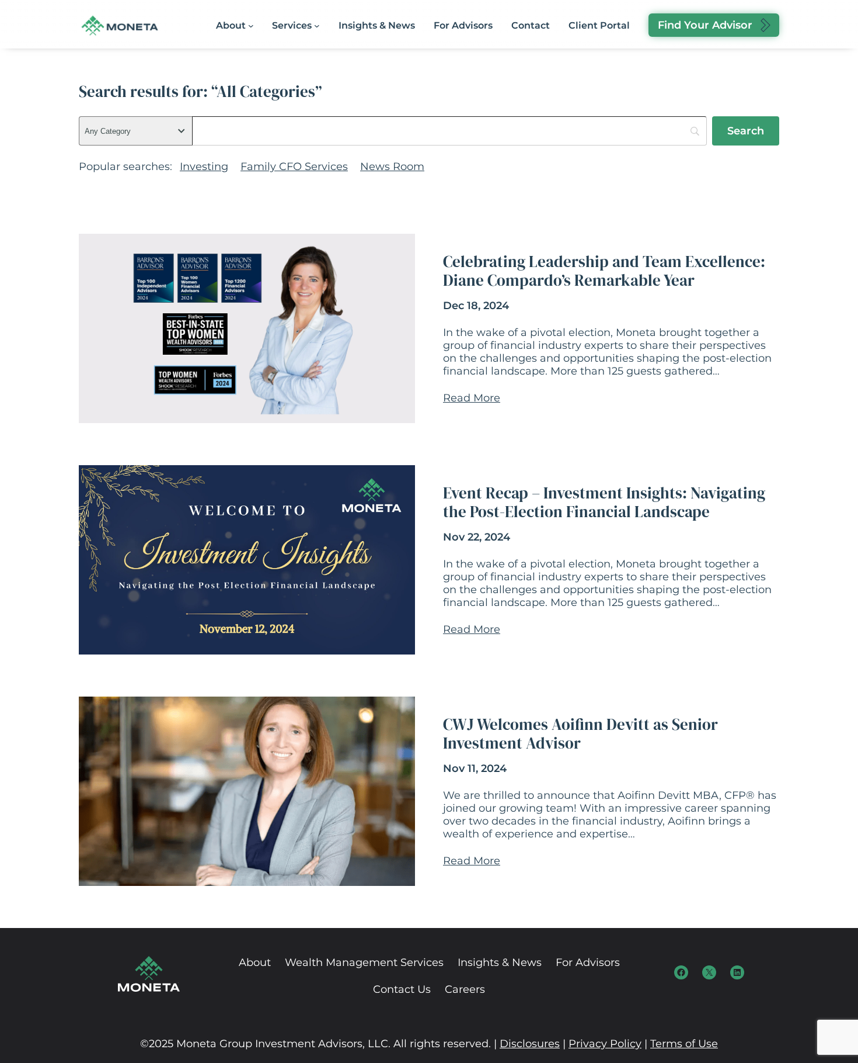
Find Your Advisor (705, 25)
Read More (471, 398)
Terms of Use (684, 1043)
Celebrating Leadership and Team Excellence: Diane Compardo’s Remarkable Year (604, 271)
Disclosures (530, 1043)
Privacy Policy (604, 1043)
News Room (392, 166)
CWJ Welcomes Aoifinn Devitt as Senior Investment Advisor (580, 734)
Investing (204, 166)
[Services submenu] (317, 26)
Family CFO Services (294, 166)
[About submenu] (251, 26)
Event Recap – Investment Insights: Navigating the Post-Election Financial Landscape (604, 503)
